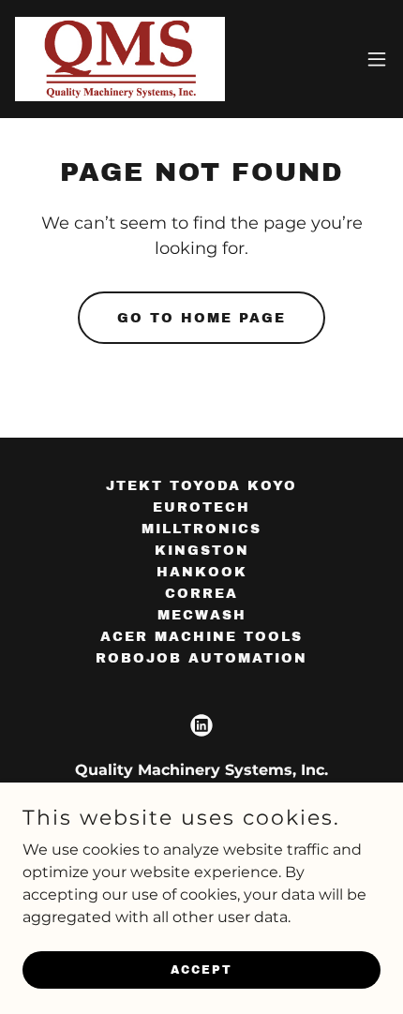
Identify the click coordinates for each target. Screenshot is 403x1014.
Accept (201, 969)
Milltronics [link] (201, 529)
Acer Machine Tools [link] (201, 637)
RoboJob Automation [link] (201, 658)
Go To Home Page (201, 318)
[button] (377, 59)
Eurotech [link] (201, 507)
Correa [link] (201, 594)
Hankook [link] (202, 572)
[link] (120, 59)
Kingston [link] (202, 551)
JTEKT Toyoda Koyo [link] (201, 486)
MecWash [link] (201, 615)
